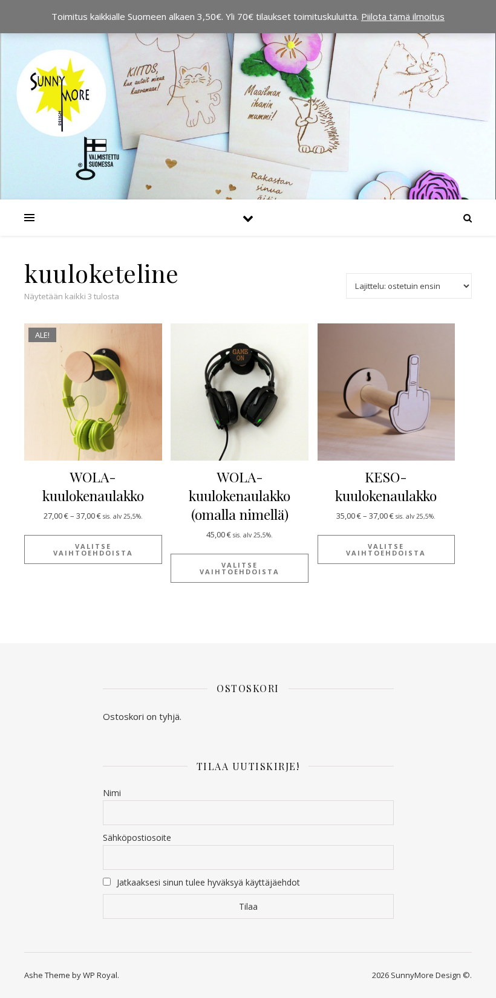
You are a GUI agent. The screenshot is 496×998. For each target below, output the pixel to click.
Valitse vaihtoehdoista (93, 549)
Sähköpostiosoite (137, 837)
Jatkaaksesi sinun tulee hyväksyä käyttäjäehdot (208, 882)
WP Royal (100, 975)
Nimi (112, 793)
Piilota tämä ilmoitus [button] (403, 16)
